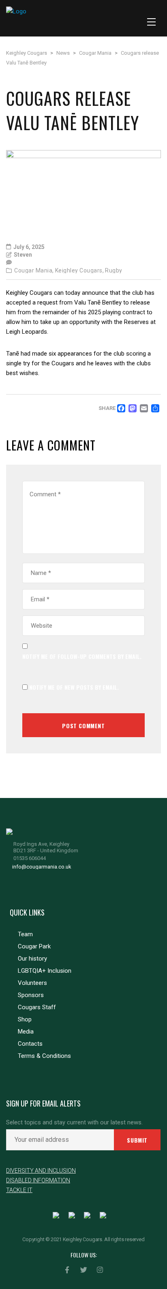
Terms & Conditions (44, 1056)
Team (25, 934)
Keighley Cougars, (79, 270)
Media (26, 1031)
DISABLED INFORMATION (38, 1180)
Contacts (30, 1043)
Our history (32, 958)
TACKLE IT (19, 1190)
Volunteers (32, 983)
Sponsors (31, 995)
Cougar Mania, (34, 270)
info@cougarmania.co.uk (41, 867)
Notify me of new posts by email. (74, 687)
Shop (25, 1019)
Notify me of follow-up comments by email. (81, 656)
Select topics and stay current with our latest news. (74, 1122)
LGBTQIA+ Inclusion (44, 970)
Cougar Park (34, 946)
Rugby (113, 270)
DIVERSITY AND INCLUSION (41, 1170)
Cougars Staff (37, 1007)
